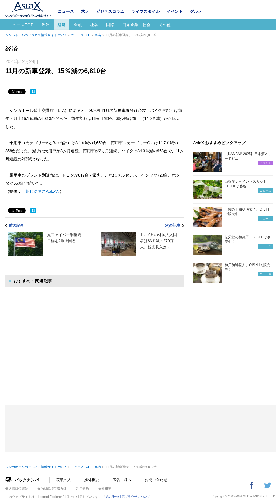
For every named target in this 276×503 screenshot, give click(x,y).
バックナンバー (29, 480)
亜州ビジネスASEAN (41, 191)
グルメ (196, 11)
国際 (110, 25)
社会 (94, 25)
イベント (175, 11)
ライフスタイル (146, 11)
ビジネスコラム (110, 11)
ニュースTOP (21, 25)
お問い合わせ (156, 480)
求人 (85, 11)
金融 (78, 25)
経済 (62, 25)
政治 (46, 25)
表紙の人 (63, 480)
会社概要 (104, 489)
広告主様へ (122, 480)
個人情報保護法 (16, 489)
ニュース (66, 11)
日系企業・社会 (136, 25)
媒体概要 (91, 480)
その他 (165, 25)
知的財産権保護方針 (52, 489)
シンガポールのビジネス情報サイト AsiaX (36, 35)
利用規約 (82, 489)
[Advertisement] (94, 340)
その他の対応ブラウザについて (127, 497)
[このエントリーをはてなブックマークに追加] (33, 91)
